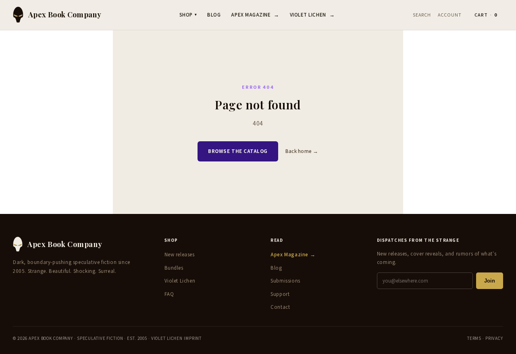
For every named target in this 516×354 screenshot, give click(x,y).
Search (422, 15)
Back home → (301, 151)
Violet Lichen (312, 14)
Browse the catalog (237, 151)
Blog (214, 14)
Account (450, 15)
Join (489, 281)
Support (279, 294)
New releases (179, 254)
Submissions (285, 280)
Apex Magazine (255, 14)
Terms (474, 338)
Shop (188, 14)
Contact (280, 307)
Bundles (173, 267)
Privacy (494, 338)
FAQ (169, 294)
